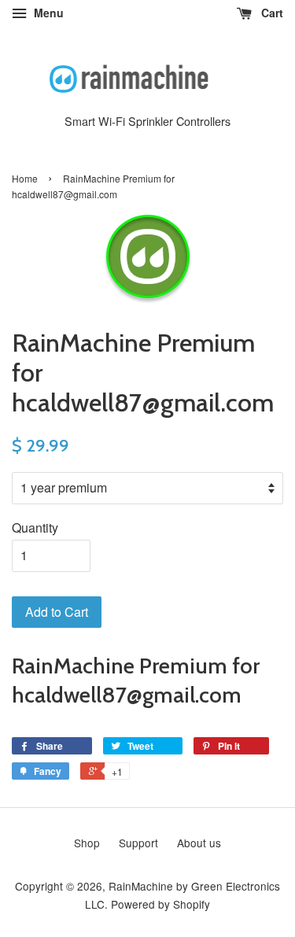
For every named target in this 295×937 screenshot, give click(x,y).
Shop (87, 842)
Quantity (35, 527)
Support (138, 842)
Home (25, 178)
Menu (47, 12)
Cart (270, 12)
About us (199, 842)
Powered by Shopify (160, 904)
